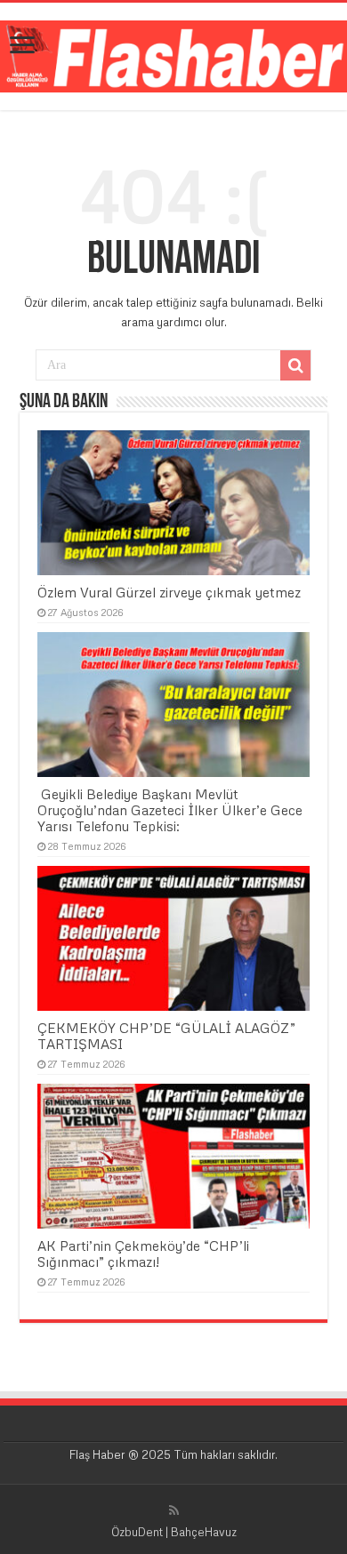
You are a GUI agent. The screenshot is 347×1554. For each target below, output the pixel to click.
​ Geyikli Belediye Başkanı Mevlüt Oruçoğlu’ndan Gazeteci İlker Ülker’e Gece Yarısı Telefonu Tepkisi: (170, 810)
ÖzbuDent (137, 1532)
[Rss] (174, 1510)
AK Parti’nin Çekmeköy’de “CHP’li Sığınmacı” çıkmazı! (143, 1254)
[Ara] (295, 365)
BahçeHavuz (204, 1532)
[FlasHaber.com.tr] (173, 53)
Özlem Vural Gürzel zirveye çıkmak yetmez (169, 592)
